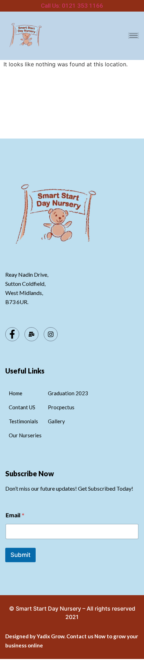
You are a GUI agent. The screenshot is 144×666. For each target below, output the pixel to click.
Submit (20, 554)
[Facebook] (12, 334)
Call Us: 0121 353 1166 (72, 5)
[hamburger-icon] (133, 36)
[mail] (31, 334)
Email (15, 515)
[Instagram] (51, 334)
